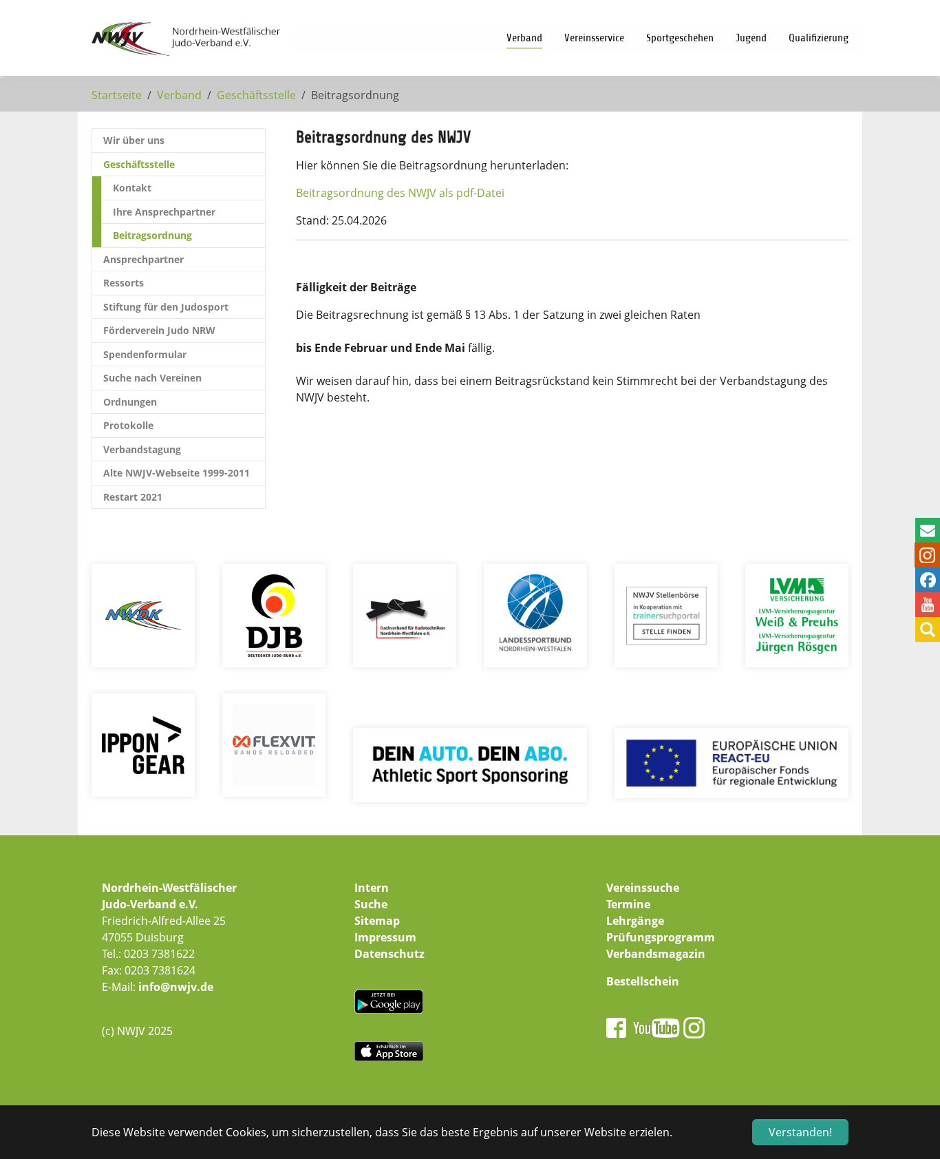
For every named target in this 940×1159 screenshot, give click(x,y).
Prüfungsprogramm (660, 937)
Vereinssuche (642, 887)
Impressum (385, 937)
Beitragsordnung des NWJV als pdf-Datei (401, 192)
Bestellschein (642, 981)
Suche (370, 904)
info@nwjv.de (175, 986)
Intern (371, 887)
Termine (628, 904)
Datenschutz (389, 953)
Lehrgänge (635, 920)
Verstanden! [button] (800, 1132)
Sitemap (377, 920)
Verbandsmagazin (655, 953)
